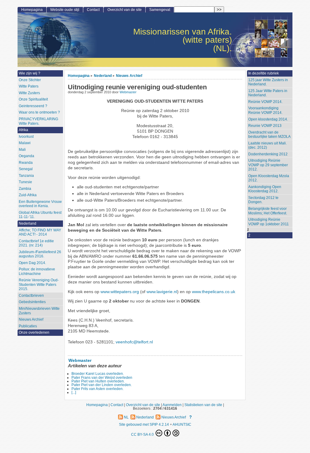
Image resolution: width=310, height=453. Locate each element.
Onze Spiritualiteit (33, 99)
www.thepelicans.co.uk (213, 291)
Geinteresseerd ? (33, 106)
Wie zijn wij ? (29, 73)
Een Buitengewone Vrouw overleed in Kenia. (40, 204)
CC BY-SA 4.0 (143, 434)
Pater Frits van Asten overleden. (97, 389)
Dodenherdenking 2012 (268, 154)
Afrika (23, 130)
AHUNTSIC (182, 424)
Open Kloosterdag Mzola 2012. (268, 178)
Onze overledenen (34, 332)
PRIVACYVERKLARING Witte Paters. (38, 121)
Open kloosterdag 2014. (268, 119)
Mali (22, 149)
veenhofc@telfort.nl (134, 342)
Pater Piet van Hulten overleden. (98, 381)
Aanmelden (172, 405)
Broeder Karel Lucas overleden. (97, 374)
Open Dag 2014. (32, 263)
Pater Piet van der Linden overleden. (101, 385)
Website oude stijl (64, 10)
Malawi (25, 143)
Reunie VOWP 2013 (265, 126)
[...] (73, 392)
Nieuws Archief (129, 76)
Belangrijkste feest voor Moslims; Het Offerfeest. (267, 211)
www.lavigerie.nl (162, 291)
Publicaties (28, 326)
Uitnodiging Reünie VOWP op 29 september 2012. (268, 164)
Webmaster (128, 92)
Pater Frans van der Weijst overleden (101, 377)
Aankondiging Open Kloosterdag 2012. (264, 189)
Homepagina (79, 76)
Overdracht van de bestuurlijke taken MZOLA (269, 134)
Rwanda (26, 162)
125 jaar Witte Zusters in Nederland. (268, 82)
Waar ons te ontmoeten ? (39, 112)
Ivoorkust (26, 136)
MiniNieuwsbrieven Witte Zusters (39, 310)
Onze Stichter (30, 80)
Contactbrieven (31, 295)
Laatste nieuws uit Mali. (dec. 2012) (267, 145)
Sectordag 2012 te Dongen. (263, 200)
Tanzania (26, 176)
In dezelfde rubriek (263, 73)
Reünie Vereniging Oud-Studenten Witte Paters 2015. (39, 284)
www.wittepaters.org (120, 291)
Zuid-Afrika (28, 195)
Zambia (25, 189)
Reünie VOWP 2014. (265, 102)
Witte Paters (28, 86)
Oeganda (26, 156)
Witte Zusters (29, 93)
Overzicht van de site (124, 10)
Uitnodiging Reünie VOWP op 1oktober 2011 (268, 221)
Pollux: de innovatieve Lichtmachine (37, 271)
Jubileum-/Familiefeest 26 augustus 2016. (40, 254)
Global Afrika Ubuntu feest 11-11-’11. (40, 214)
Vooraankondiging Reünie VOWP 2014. (265, 110)
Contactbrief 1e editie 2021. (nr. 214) (36, 243)
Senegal (26, 169)
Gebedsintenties (32, 302)
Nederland (103, 76)
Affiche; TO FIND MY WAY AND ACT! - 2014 (40, 232)
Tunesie (25, 182)
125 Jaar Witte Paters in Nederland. (267, 93)
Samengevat (159, 10)
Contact (93, 10)
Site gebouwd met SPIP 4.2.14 (144, 424)
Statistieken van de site (203, 405)
